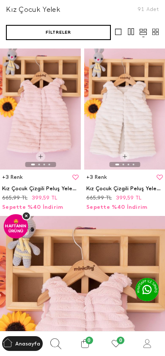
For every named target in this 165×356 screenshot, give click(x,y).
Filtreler (58, 32)
